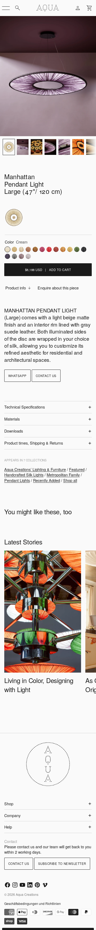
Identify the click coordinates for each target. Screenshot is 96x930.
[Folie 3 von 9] (36, 147)
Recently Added (46, 480)
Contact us (46, 376)
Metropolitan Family (63, 474)
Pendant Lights (17, 480)
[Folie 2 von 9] (23, 147)
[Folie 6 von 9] (78, 147)
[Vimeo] (45, 885)
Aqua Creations (27, 894)
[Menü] (6, 8)
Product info (15, 288)
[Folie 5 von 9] (64, 147)
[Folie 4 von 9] (50, 147)
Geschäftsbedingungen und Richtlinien (32, 903)
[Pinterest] (37, 885)
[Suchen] (17, 8)
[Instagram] (15, 885)
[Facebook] (7, 885)
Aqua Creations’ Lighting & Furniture (35, 469)
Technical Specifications (24, 407)
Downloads (13, 431)
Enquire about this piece (58, 288)
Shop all (70, 480)
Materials (12, 419)
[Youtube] (22, 885)
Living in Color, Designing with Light (38, 685)
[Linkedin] (30, 885)
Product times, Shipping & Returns (33, 443)
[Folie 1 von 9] (9, 147)
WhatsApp (17, 376)
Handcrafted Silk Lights (23, 474)
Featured (77, 469)
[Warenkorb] (89, 8)
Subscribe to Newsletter (62, 863)
